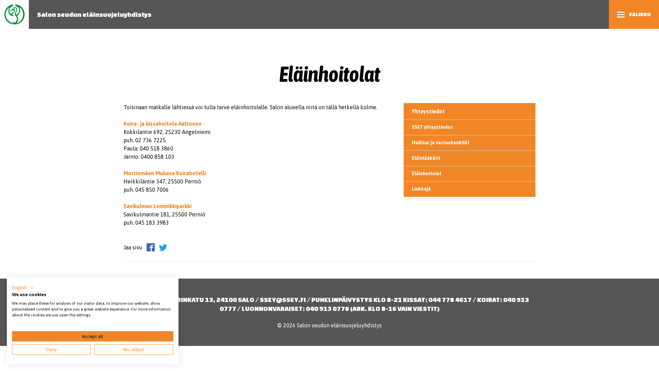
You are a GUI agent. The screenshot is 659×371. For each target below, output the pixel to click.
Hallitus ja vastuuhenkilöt (441, 142)
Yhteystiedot (428, 111)
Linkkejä (421, 189)
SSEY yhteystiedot (432, 127)
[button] (23, 288)
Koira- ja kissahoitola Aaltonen (162, 124)
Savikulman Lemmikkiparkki (158, 206)
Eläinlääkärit (426, 158)
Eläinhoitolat (426, 173)
